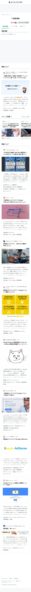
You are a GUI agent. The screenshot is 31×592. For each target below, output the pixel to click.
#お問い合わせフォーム (9, 382)
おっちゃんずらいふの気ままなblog (13, 526)
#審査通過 (5, 110)
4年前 (12, 197)
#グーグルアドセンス (19, 517)
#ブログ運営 (21, 108)
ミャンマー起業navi (10, 436)
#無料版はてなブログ (8, 232)
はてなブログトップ (6, 582)
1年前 (17, 150)
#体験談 (11, 110)
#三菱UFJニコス (22, 189)
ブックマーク (6, 121)
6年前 (16, 480)
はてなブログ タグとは (6, 581)
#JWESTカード (7, 185)
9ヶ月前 (13, 73)
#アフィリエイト (7, 108)
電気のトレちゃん (9, 480)
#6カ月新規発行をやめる (9, 187)
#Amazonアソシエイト (18, 548)
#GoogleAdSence (7, 467)
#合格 (10, 333)
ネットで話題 (14, 26)
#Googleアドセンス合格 (9, 234)
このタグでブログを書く (23, 22)
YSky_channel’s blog (10, 150)
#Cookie (18, 382)
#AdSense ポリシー (8, 430)
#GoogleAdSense (13, 428)
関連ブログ (22, 26)
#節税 (14, 471)
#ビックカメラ (7, 191)
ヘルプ (13, 581)
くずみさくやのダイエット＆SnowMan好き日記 (16, 286)
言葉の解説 (5, 26)
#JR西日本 (6, 189)
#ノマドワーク (7, 473)
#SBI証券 (15, 108)
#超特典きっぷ (13, 189)
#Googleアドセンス (8, 331)
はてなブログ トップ (7, 14)
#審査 (4, 380)
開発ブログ (18, 581)
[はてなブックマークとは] (11, 116)
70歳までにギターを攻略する (12, 241)
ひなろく (8, 197)
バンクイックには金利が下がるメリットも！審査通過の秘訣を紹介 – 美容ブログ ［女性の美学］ (10, 125)
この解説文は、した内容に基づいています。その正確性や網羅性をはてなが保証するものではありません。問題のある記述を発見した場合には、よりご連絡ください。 (9, 35)
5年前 (8, 288)
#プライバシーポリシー (13, 380)
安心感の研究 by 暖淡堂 (11, 339)
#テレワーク (20, 471)
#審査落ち (14, 185)
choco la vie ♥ (9, 390)
